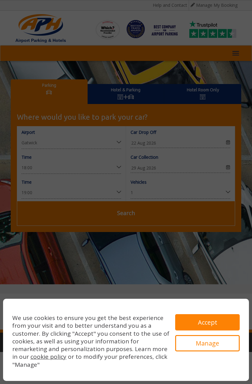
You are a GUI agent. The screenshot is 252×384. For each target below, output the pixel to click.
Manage (207, 343)
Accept (207, 322)
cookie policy (48, 357)
